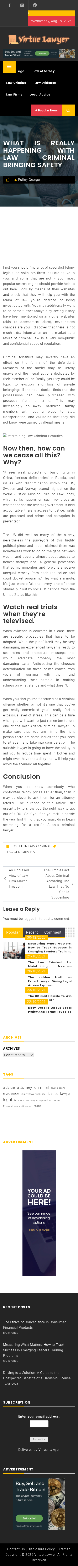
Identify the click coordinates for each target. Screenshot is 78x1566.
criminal (28, 851)
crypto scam (58, 1088)
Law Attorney (43, 71)
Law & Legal (16, 71)
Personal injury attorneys (17, 1106)
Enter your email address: (39, 1416)
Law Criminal (16, 83)
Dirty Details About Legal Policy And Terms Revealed (50, 1010)
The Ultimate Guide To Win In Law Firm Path (50, 998)
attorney (24, 1087)
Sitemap (64, 1549)
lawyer (65, 1094)
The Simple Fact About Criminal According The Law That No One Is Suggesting (56, 883)
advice (9, 1087)
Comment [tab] (53, 932)
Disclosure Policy (41, 1549)
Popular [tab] (13, 932)
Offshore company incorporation (32, 1100)
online (56, 1100)
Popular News (47, 110)
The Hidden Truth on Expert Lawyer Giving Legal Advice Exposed (50, 981)
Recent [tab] (32, 932)
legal (7, 1099)
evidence (11, 1093)
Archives (11, 1048)
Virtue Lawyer (49, 1450)
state (37, 1106)
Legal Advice (40, 94)
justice (53, 1094)
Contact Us (16, 1549)
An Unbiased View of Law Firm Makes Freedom (19, 878)
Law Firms (14, 94)
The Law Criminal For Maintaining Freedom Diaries (50, 966)
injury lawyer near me (33, 1094)
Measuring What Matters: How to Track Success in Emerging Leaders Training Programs (50, 949)
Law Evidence (45, 83)
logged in (31, 919)
